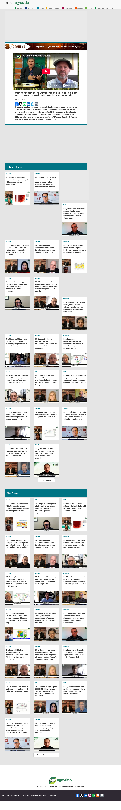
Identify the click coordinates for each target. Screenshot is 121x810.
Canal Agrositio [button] (53, 9)
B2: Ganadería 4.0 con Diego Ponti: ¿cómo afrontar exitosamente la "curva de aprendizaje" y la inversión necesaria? (74, 307)
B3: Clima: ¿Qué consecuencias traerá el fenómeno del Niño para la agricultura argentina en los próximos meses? (73, 343)
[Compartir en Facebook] (17, 104)
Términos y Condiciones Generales (34, 795)
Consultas (53, 795)
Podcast (80, 9)
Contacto (100, 9)
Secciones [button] (68, 9)
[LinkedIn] (85, 795)
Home (21, 9)
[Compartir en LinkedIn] (28, 104)
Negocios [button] (31, 9)
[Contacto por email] (102, 795)
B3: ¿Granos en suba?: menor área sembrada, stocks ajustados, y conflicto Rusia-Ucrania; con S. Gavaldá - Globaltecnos (74, 213)
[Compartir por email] (36, 104)
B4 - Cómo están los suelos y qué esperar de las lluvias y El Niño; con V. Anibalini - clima (46, 414)
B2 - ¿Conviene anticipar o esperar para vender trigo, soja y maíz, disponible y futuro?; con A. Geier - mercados (45, 453)
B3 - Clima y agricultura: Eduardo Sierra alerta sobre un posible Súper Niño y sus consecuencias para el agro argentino (16, 618)
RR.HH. (90, 9)
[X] (81, 795)
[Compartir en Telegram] (32, 104)
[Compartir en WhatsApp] (24, 104)
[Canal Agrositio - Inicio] (17, 3)
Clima (42, 9)
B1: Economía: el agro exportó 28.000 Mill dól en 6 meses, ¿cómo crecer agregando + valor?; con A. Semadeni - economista (17, 250)
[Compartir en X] (20, 104)
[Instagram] (89, 795)
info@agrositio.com (58, 786)
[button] (108, 9)
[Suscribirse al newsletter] (97, 795)
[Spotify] (93, 795)
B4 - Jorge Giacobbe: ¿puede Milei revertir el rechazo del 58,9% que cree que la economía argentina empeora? (17, 286)
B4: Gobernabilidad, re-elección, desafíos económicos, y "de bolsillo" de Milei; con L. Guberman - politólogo (46, 343)
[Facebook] (77, 795)
